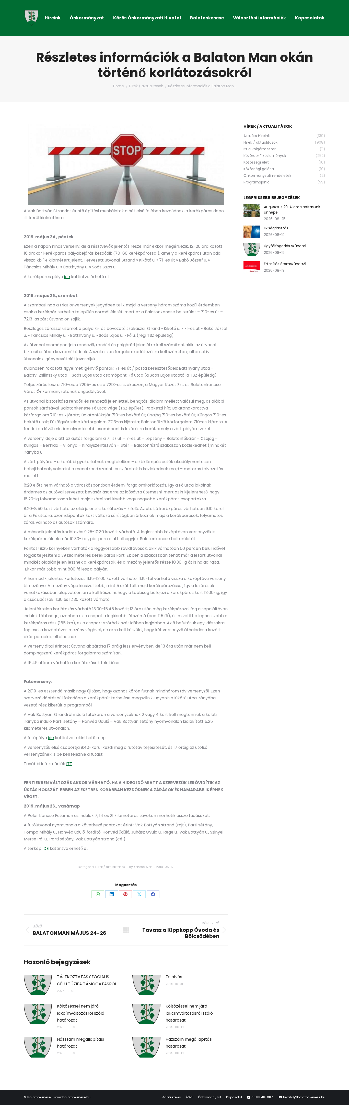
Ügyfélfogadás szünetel (285, 246)
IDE (45, 848)
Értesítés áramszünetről (285, 263)
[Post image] (38, 985)
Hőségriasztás (276, 228)
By (140, 867)
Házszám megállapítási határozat (80, 1042)
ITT (69, 764)
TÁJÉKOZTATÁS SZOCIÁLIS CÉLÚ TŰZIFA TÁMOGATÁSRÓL (87, 980)
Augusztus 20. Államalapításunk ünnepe (292, 209)
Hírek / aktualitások (110, 867)
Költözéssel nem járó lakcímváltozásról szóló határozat (80, 1013)
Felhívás (174, 977)
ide (67, 277)
